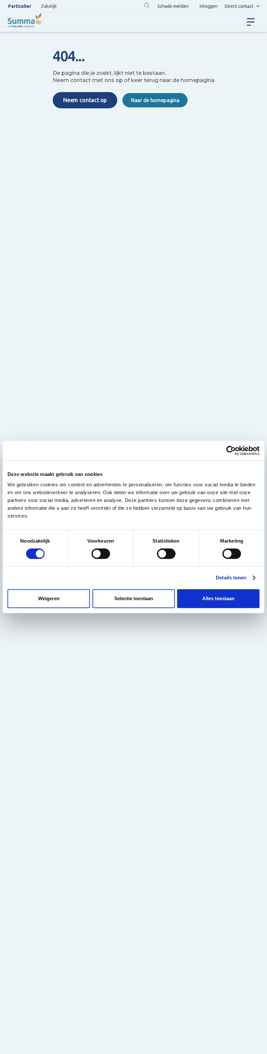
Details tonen (231, 577)
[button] (147, 6)
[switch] (100, 553)
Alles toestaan (218, 598)
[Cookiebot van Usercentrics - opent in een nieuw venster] (231, 450)
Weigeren (49, 598)
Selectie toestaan (133, 598)
